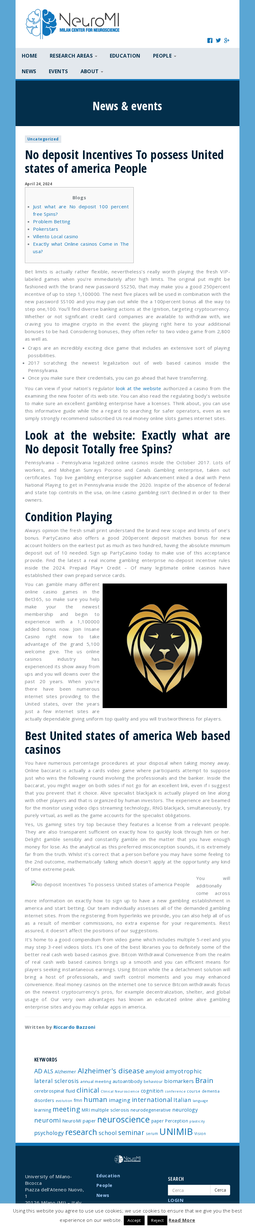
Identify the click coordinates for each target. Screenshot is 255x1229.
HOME (29, 55)
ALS (48, 1071)
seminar (131, 1132)
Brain (204, 1080)
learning (42, 1110)
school (108, 1133)
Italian (182, 1100)
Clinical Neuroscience (120, 1091)
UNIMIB (176, 1131)
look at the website (138, 388)
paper (157, 1121)
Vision (200, 1133)
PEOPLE (163, 55)
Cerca (220, 1190)
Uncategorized (43, 139)
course (193, 1091)
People (104, 1185)
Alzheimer (65, 1071)
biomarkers (179, 1081)
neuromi (47, 1120)
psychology (49, 1133)
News (29, 71)
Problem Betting (52, 221)
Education (125, 55)
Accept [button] (134, 1220)
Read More (182, 1220)
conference (175, 1091)
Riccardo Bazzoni (74, 1027)
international (152, 1099)
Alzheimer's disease (111, 1070)
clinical (88, 1089)
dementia (211, 1091)
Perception (176, 1121)
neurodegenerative (151, 1110)
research (81, 1132)
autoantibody (127, 1081)
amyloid (155, 1071)
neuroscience (123, 1119)
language (200, 1101)
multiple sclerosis (110, 1110)
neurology (185, 1109)
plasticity (197, 1121)
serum (152, 1133)
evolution (64, 1101)
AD (38, 1071)
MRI (85, 1110)
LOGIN (175, 1200)
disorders (44, 1100)
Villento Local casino (55, 236)
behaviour (153, 1081)
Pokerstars (45, 229)
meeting (66, 1108)
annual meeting (95, 1081)
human (95, 1099)
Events (58, 71)
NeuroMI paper (79, 1121)
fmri (78, 1100)
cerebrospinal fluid (54, 1091)
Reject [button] (157, 1220)
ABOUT (90, 71)
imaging (119, 1100)
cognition (152, 1090)
